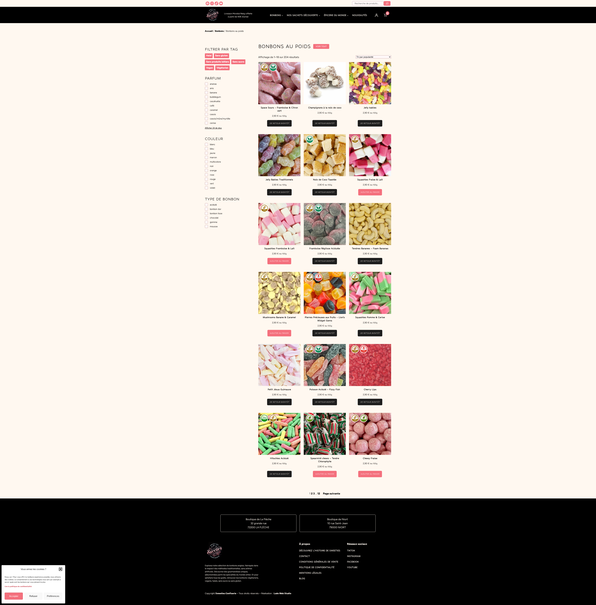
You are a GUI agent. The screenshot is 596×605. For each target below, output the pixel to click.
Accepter (13, 596)
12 (318, 493)
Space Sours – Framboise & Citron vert (279, 109)
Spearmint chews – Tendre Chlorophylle (324, 460)
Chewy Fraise (370, 458)
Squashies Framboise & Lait (279, 248)
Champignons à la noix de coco (324, 107)
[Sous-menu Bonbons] (282, 15)
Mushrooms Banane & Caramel (279, 317)
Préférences (53, 596)
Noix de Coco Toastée (324, 179)
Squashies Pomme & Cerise (370, 317)
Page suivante (331, 493)
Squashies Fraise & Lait (370, 179)
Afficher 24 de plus (213, 128)
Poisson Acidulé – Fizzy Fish (324, 389)
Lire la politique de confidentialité (18, 586)
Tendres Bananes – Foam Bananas (370, 248)
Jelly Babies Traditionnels (279, 179)
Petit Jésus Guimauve (279, 389)
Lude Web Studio (282, 593)
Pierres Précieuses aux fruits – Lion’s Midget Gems (325, 319)
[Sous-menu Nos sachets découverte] (319, 15)
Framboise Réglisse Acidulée (324, 248)
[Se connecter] (376, 15)
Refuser (33, 596)
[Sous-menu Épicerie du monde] (347, 15)
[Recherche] (387, 3)
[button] (60, 569)
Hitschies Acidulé (279, 458)
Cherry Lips (370, 389)
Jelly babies (370, 107)
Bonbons (219, 31)
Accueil (209, 31)
